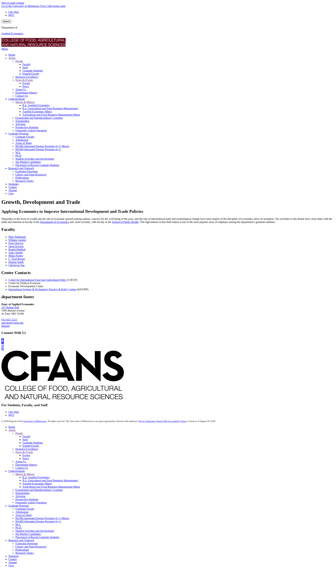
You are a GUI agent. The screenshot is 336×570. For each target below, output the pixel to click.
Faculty (26, 436)
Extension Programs (26, 543)
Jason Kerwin (16, 246)
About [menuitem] (11, 58)
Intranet (5, 325)
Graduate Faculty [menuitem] (24, 136)
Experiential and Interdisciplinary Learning (39, 489)
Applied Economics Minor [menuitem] (37, 111)
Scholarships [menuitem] (22, 121)
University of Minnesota (34, 421)
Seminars (13, 556)
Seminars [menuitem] (13, 184)
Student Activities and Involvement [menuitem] (34, 158)
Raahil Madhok (17, 249)
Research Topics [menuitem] (24, 180)
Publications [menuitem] (22, 177)
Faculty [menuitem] (26, 64)
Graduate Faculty (24, 508)
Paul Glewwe (15, 243)
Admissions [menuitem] (21, 139)
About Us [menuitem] (20, 89)
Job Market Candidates (28, 534)
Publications (22, 549)
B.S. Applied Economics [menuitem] (36, 105)
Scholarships (22, 493)
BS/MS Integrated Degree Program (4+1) (38, 521)
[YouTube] (168, 349)
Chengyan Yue (16, 265)
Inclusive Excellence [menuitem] (26, 76)
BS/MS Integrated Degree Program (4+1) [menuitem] (38, 149)
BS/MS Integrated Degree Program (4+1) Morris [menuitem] (42, 146)
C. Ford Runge (16, 258)
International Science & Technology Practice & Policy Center (42, 289)
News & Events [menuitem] (24, 80)
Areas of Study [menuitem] (23, 143)
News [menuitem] (25, 86)
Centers (12, 559)
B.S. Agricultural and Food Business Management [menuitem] (50, 108)
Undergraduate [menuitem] (16, 98)
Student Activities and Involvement (34, 530)
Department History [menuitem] (26, 92)
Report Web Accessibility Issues (171, 421)
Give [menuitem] (11, 193)
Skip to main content (12, 2)
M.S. (18, 524)
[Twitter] (168, 342)
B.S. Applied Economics (36, 477)
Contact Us (21, 467)
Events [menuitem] (26, 83)
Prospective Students (26, 499)
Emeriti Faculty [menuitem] (30, 73)
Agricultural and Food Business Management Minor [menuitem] (51, 114)
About (11, 430)
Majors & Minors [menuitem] (24, 102)
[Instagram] (168, 346)
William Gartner (17, 240)
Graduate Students (32, 442)
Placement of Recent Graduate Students (37, 537)
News (25, 458)
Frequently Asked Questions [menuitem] (31, 130)
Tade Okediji (15, 252)
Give (11, 565)
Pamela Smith (16, 262)
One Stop (13, 12)
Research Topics (24, 552)
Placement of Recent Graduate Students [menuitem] (37, 165)
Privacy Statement (147, 421)
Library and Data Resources (30, 546)
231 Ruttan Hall (10, 307)
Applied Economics (12, 33)
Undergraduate (16, 471)
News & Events (24, 452)
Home (11, 426)
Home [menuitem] (11, 54)
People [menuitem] (19, 61)
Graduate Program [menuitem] (18, 133)
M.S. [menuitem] (18, 152)
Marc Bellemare (17, 236)
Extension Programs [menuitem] (26, 171)
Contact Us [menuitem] (21, 95)
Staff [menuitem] (25, 67)
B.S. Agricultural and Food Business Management (50, 480)
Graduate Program (18, 505)
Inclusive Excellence (26, 448)
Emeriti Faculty (30, 445)
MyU (11, 15)
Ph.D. (18, 527)
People (19, 433)
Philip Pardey (15, 255)
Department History (26, 464)
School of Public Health (125, 222)
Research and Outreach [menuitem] (21, 168)
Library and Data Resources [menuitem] (30, 174)
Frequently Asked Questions (31, 502)
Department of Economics (54, 222)
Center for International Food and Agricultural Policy (37, 279)
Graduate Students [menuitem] (32, 70)
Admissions (21, 511)
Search (6, 21)
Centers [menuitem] (12, 187)
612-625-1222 (9, 319)
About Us (20, 461)
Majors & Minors (24, 474)
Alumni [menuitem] (12, 190)
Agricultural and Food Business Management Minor (51, 486)
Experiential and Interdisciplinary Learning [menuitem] (39, 117)
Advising (20, 496)
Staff (25, 439)
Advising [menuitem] (20, 124)
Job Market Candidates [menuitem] (28, 161)
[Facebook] (168, 339)
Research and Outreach (21, 540)
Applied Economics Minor (37, 483)
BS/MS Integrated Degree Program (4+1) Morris (42, 518)
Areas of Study (23, 515)
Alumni (12, 562)
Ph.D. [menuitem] (18, 155)
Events (26, 455)
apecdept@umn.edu (12, 322)
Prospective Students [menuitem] (26, 127)
